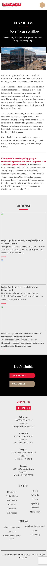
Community (35, 534)
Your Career (18, 384)
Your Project (19, 375)
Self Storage (12, 513)
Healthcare (12, 492)
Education (11, 508)
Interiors (35, 507)
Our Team (12, 531)
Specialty (35, 503)
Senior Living (12, 496)
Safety (35, 530)
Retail (35, 491)
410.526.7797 (23, 402)
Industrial (35, 495)
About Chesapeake (12, 527)
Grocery (11, 504)
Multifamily (35, 512)
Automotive (12, 500)
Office (35, 499)
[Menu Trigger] (42, 5)
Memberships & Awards (35, 526)
